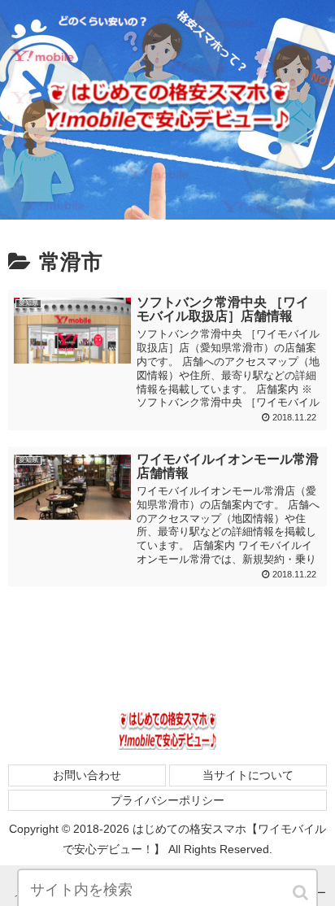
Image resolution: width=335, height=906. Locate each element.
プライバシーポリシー (167, 800)
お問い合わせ (87, 775)
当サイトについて (248, 775)
